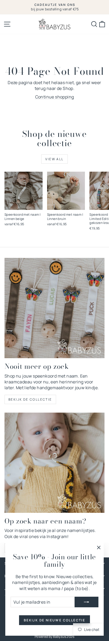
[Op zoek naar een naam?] (54, 463)
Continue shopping (54, 97)
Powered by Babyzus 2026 (54, 636)
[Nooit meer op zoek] (54, 308)
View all (54, 159)
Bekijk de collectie (30, 399)
